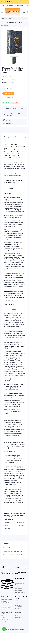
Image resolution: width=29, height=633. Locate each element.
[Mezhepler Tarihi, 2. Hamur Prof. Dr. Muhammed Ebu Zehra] (14, 42)
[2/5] (4, 76)
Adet (3, 86)
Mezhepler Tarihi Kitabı (9, 548)
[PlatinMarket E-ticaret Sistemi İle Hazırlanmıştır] (9, 629)
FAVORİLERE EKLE (9, 97)
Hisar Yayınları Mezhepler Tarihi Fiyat (12, 551)
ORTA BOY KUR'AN (19, 581)
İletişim (17, 615)
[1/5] (3, 76)
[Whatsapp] (4, 629)
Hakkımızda (18, 617)
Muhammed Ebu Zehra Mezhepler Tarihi (13, 555)
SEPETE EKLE (8, 93)
